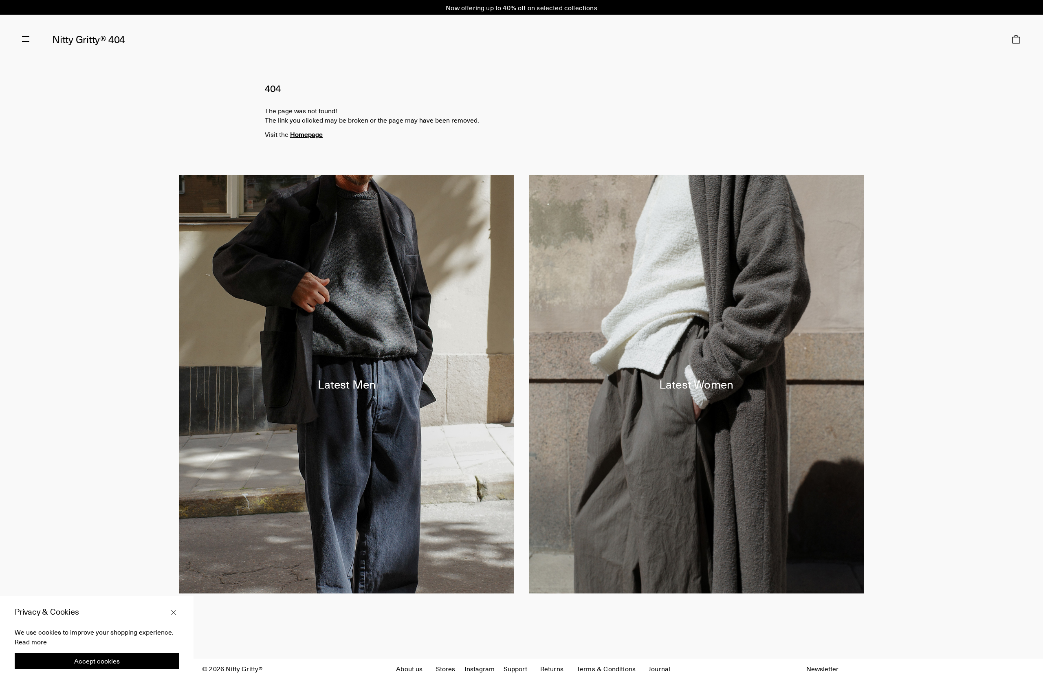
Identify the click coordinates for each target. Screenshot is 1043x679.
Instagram (479, 668)
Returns (551, 668)
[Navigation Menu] (25, 39)
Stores (445, 668)
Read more (31, 641)
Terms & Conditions (606, 668)
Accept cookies (97, 661)
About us (409, 668)
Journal (659, 668)
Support (515, 668)
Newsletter (822, 668)
